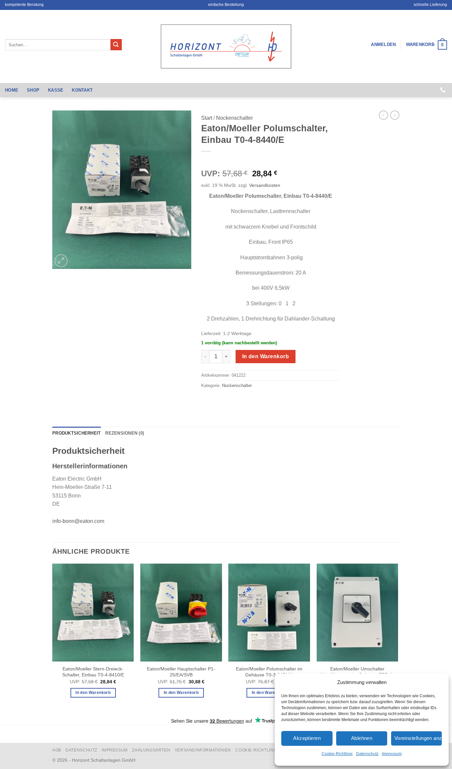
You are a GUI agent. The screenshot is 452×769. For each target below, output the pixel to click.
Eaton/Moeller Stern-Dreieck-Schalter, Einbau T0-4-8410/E (93, 672)
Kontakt (82, 90)
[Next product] (383, 115)
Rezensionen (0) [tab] (124, 433)
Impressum (392, 753)
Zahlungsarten (151, 750)
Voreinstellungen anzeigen (418, 738)
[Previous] (53, 639)
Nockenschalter (234, 118)
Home (11, 90)
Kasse (55, 90)
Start (206, 118)
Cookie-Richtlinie (337, 753)
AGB (56, 750)
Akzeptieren (307, 738)
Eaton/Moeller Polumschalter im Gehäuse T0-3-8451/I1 (269, 672)
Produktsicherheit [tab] (76, 433)
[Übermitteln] (116, 44)
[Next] (398, 639)
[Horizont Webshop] (226, 46)
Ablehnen (362, 738)
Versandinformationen (203, 750)
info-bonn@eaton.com (78, 521)
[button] (383, 44)
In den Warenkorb (265, 356)
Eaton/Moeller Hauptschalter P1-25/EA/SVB (181, 672)
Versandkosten (264, 185)
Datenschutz (367, 753)
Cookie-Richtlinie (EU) (261, 750)
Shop (33, 90)
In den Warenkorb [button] (93, 693)
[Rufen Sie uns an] (442, 90)
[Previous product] (394, 115)
